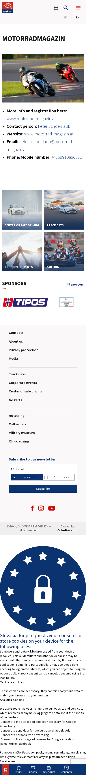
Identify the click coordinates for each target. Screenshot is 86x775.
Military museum (22, 432)
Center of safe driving (25, 391)
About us (16, 341)
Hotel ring (16, 415)
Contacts (66, 772)
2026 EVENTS (49, 772)
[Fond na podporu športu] (19, 302)
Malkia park (17, 424)
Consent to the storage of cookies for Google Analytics (37, 739)
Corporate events (23, 382)
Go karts (15, 400)
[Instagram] (41, 508)
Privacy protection (23, 350)
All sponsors (75, 285)
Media (13, 358)
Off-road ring (19, 441)
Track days (17, 374)
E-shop (18, 772)
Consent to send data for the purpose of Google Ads (35, 730)
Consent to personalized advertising (25, 735)
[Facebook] (32, 508)
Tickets (33, 772)
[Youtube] (51, 508)
